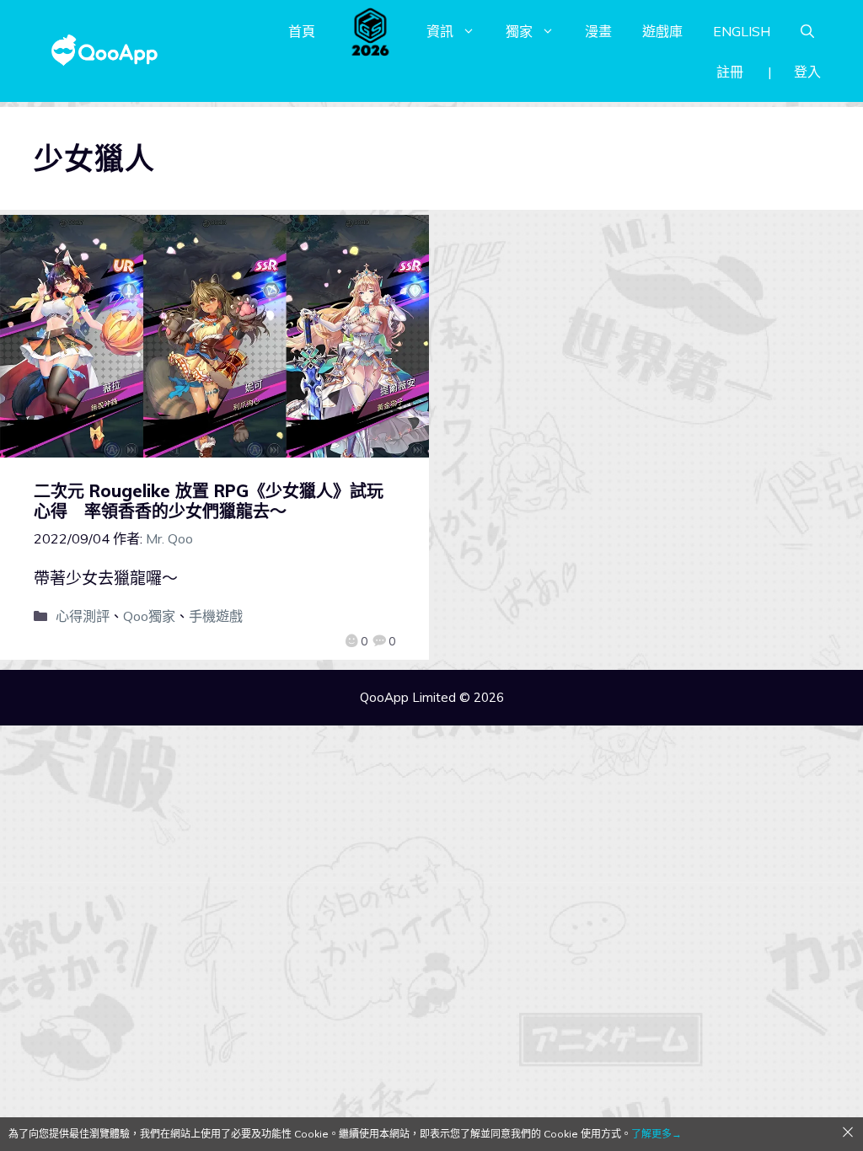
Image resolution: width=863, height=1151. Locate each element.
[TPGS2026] (370, 31)
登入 (807, 71)
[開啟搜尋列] (807, 31)
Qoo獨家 (149, 616)
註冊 (729, 71)
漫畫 (598, 31)
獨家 (519, 31)
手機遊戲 (216, 616)
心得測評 (83, 616)
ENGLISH (741, 31)
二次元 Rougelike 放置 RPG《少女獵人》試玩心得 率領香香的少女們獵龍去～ (208, 501)
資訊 (439, 31)
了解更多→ (656, 1133)
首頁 (301, 31)
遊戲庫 (662, 31)
